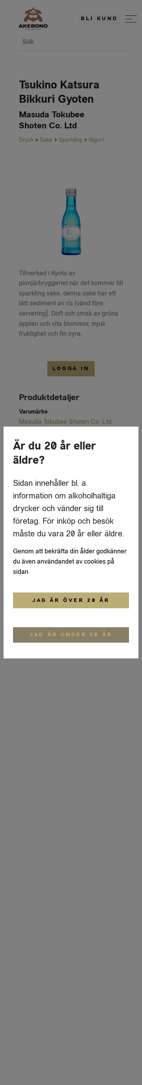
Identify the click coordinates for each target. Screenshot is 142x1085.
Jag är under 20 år (71, 634)
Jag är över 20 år (71, 600)
